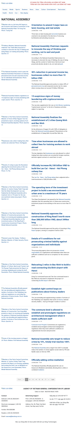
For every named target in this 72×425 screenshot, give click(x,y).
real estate (54, 34)
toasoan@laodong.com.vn (13, 416)
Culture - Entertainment (48, 9)
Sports (18, 9)
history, (61, 299)
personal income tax (38, 86)
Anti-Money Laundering (63, 105)
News (31, 9)
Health (5, 13)
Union (37, 9)
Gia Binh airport (43, 280)
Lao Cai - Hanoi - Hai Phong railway (45, 177)
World (11, 13)
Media (11, 9)
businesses (49, 153)
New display (24, 13)
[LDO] (15, 28)
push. (61, 64)
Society (5, 9)
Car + (16, 13)
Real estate (61, 9)
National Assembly (43, 131)
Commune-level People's (39, 325)
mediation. (41, 370)
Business (24, 9)
